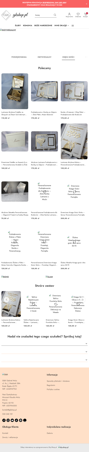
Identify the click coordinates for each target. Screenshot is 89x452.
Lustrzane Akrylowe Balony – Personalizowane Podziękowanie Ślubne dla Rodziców (72, 163)
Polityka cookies (53, 389)
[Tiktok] (16, 420)
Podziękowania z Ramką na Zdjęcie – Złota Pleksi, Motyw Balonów (43, 113)
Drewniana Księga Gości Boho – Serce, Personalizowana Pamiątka (73, 213)
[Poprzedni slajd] (5, 41)
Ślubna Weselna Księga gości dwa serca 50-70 (73, 263)
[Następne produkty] (82, 299)
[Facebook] (4, 420)
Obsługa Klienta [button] (10, 427)
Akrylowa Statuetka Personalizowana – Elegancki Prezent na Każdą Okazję (14, 213)
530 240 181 (7, 414)
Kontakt (5, 433)
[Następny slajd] (84, 41)
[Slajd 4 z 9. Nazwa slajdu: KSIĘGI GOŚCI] (44, 41)
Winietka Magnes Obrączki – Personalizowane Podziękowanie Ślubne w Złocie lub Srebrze (77, 321)
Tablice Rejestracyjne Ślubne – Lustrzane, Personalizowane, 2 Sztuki (10, 321)
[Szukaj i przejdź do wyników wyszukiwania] (55, 15)
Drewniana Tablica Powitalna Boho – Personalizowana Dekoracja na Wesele (31, 321)
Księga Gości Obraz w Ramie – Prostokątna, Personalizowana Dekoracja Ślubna (54, 321)
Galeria (50, 433)
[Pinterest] (20, 420)
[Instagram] (8, 420)
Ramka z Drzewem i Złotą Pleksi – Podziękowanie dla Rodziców (73, 113)
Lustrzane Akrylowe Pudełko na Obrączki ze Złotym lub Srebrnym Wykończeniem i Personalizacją (13, 113)
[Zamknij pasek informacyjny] (87, 4)
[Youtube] (12, 420)
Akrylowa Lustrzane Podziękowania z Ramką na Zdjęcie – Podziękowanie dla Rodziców (44, 163)
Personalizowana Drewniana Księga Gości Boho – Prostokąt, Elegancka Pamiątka (44, 263)
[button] (61, 26)
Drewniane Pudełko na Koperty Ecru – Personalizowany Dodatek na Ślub (14, 163)
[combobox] (44, 344)
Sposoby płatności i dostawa (58, 381)
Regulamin (51, 385)
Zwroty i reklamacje (10, 437)
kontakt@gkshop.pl (9, 409)
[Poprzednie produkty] (6, 299)
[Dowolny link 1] (24, 420)
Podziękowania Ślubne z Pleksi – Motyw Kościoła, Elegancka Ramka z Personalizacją (14, 263)
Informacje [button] (52, 374)
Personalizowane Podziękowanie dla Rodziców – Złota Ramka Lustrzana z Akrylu (44, 213)
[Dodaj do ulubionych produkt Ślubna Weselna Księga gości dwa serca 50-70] (85, 226)
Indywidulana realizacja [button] (59, 427)
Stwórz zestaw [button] (44, 285)
